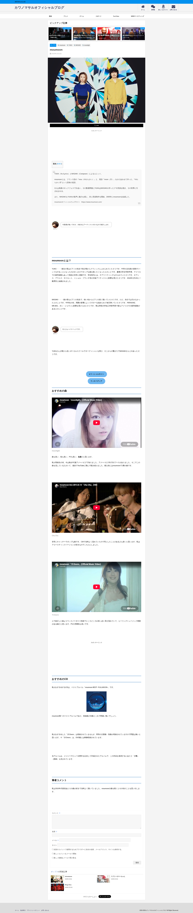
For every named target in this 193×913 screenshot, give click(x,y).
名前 (54, 831)
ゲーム (82, 16)
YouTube (116, 16)
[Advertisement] (96, 146)
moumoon (62, 45)
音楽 (50, 16)
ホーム (17, 910)
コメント (56, 813)
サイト (54, 845)
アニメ (66, 16)
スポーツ (98, 16)
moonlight (87, 45)
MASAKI (78, 45)
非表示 (59, 163)
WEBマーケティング (137, 16)
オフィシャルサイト (96, 374)
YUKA (70, 45)
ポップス (53, 45)
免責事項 (22, 910)
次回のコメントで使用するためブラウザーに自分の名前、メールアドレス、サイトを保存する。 (88, 849)
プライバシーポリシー (33, 910)
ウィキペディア (96, 381)
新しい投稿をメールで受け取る (65, 858)
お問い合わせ (45, 910)
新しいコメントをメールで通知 (65, 853)
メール (55, 840)
